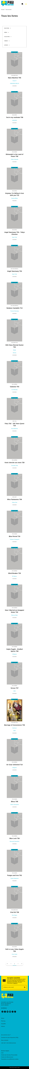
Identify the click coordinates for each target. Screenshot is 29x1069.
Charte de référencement (7, 1057)
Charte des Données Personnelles (9, 1054)
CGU (2, 1052)
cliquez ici (15, 983)
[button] (7, 28)
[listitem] (2, 1011)
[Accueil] (7, 3)
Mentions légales (5, 1050)
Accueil (2, 9)
